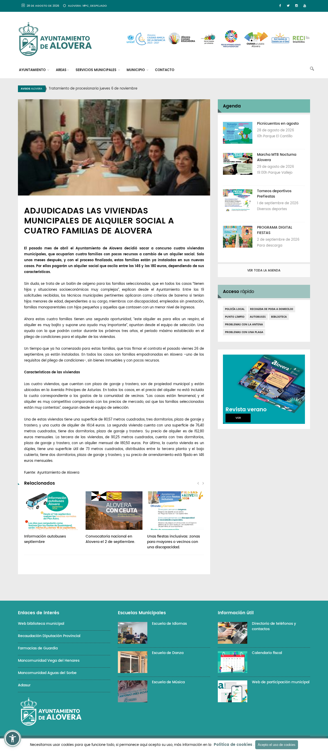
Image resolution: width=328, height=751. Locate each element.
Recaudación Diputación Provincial (49, 636)
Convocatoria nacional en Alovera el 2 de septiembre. (110, 539)
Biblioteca (279, 316)
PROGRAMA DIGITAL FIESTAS (274, 230)
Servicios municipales (96, 70)
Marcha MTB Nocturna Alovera (276, 157)
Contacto (164, 70)
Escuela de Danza (167, 653)
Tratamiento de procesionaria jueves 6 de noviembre (93, 88)
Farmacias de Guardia (38, 648)
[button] (12, 738)
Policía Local (235, 309)
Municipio (136, 70)
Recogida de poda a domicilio (271, 309)
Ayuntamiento (33, 70)
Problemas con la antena (244, 324)
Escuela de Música (168, 682)
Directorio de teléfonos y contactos (274, 626)
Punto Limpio (234, 316)
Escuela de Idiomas (169, 624)
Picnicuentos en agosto (278, 123)
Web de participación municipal (281, 682)
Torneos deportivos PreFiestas (274, 193)
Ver (238, 418)
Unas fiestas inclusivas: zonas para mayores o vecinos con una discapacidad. (173, 541)
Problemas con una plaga (244, 332)
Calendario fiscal (267, 653)
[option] (170, 88)
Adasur (24, 685)
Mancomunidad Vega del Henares (48, 661)
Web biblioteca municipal (41, 624)
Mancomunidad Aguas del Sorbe (47, 673)
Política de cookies (233, 745)
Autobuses (258, 316)
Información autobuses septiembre (45, 539)
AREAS (61, 70)
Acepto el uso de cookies (276, 745)
